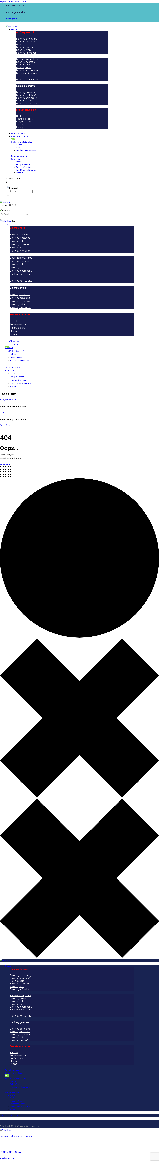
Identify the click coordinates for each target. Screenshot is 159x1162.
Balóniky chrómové (26, 97)
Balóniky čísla (23, 44)
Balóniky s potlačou (26, 103)
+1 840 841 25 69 (11, 1152)
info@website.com (8, 399)
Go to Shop (5, 425)
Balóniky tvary (23, 49)
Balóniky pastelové (26, 92)
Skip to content (7, 1)
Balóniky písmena (25, 47)
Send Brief (4, 412)
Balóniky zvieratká (26, 61)
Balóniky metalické (26, 95)
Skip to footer (21, 1)
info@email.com (7, 1158)
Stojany (20, 124)
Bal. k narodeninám (26, 73)
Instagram (11, 18)
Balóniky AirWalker (26, 52)
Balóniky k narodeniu (27, 70)
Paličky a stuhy (24, 121)
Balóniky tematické (26, 41)
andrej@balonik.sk (16, 12)
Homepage (5, 464)
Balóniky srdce (24, 100)
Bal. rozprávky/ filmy (27, 59)
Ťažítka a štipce (24, 118)
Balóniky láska (23, 67)
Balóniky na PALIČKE (27, 79)
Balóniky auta (23, 64)
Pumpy (20, 127)
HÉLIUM (20, 116)
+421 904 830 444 (16, 5)
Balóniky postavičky (26, 38)
